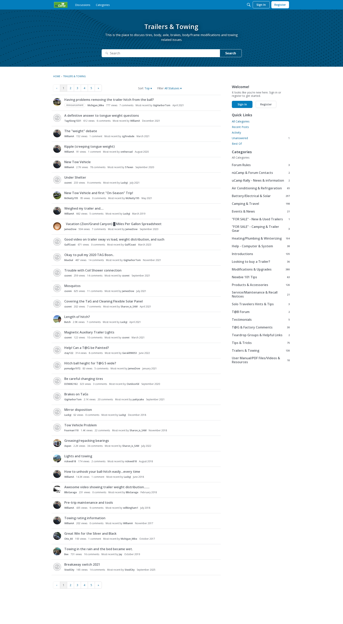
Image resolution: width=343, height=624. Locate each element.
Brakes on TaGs (76, 394)
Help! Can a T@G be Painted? (86, 348)
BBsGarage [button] (70, 492)
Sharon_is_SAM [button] (129, 306)
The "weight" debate (80, 131)
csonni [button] (68, 182)
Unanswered (261, 138)
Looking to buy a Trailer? (261, 261)
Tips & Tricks (261, 343)
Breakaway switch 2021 (82, 564)
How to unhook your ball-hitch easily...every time (102, 471)
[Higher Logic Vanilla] (60, 5)
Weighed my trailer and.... (84, 208)
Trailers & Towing (261, 350)
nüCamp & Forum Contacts (261, 172)
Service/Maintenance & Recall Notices (261, 294)
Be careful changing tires (83, 379)
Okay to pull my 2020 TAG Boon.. (89, 255)
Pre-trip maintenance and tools (88, 502)
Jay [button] (120, 554)
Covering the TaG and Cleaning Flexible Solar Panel (103, 301)
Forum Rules (261, 165)
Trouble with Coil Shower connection (92, 270)
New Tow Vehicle (77, 162)
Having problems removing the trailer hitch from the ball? (109, 99)
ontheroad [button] (126, 151)
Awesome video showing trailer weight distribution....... (106, 487)
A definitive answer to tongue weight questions (101, 115)
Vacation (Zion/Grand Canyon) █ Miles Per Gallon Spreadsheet (113, 224)
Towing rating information (84, 518)
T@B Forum (261, 312)
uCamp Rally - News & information (261, 180)
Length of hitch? (77, 317)
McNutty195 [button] (71, 198)
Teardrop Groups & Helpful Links (261, 335)
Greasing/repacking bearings (86, 440)
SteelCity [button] (69, 569)
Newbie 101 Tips (261, 277)
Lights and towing (78, 456)
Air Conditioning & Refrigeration (261, 188)
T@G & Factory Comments (261, 327)
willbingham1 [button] (130, 507)
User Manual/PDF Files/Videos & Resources (261, 360)
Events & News (261, 211)
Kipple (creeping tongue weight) (89, 146)
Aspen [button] (67, 446)
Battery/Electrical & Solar (261, 196)
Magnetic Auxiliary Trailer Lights (89, 332)
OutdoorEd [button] (133, 384)
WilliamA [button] (135, 120)
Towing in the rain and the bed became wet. (98, 549)
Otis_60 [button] (68, 538)
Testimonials (261, 319)
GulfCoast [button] (70, 244)
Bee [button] (66, 554)
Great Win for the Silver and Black (90, 533)
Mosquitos (72, 286)
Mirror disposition (78, 409)
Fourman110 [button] (71, 430)
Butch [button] (67, 322)
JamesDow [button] (70, 229)
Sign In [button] (242, 104)
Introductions (261, 254)
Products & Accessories (261, 285)
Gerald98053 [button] (129, 353)
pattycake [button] (138, 399)
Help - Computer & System (261, 246)
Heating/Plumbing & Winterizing (261, 238)
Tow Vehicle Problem (80, 425)
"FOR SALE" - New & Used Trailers (261, 219)
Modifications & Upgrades (261, 269)
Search (230, 53)
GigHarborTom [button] (161, 105)
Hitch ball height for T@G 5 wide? (90, 363)
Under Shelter (75, 177)
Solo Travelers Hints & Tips (261, 304)
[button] (148, 88)
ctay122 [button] (68, 353)
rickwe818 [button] (70, 461)
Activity (236, 132)
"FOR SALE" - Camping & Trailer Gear (261, 229)
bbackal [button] (68, 260)
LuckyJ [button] (124, 182)
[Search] (248, 4)
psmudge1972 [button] (72, 368)
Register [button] (266, 104)
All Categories (241, 121)
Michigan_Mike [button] (96, 105)
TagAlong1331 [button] (72, 120)
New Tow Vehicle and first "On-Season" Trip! (98, 193)
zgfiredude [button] (128, 136)
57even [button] (129, 167)
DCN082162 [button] (71, 384)
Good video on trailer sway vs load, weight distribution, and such (114, 239)
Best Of (237, 143)
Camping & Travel (261, 203)
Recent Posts (240, 127)
